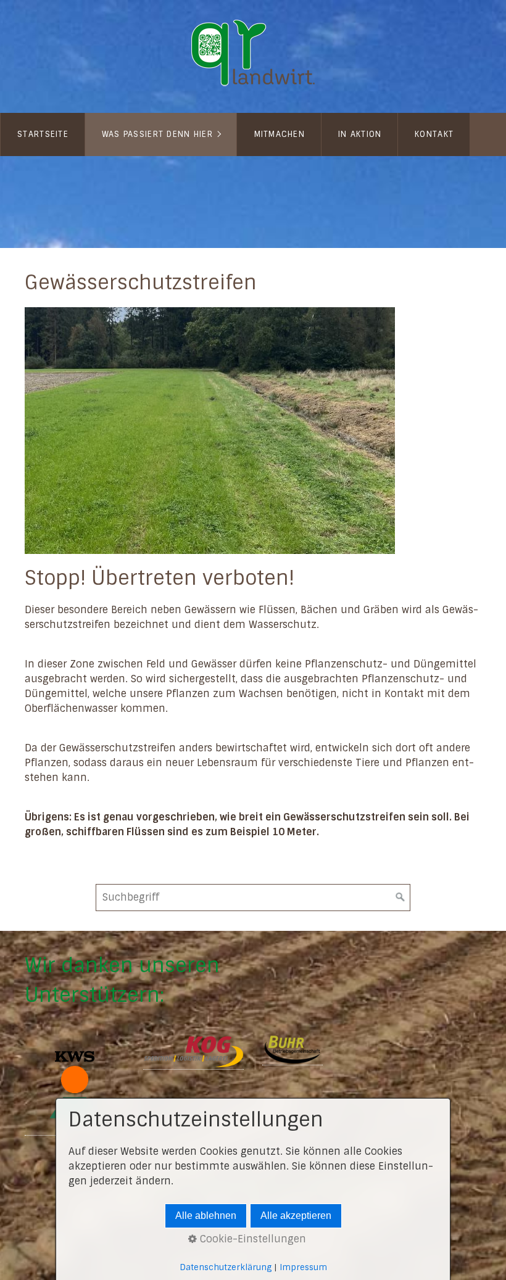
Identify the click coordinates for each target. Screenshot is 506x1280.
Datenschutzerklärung (226, 1267)
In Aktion (360, 134)
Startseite (42, 134)
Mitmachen (279, 134)
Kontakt (434, 134)
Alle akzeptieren (295, 1215)
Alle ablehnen (205, 1215)
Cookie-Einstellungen (251, 1239)
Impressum (303, 1267)
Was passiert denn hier (157, 134)
